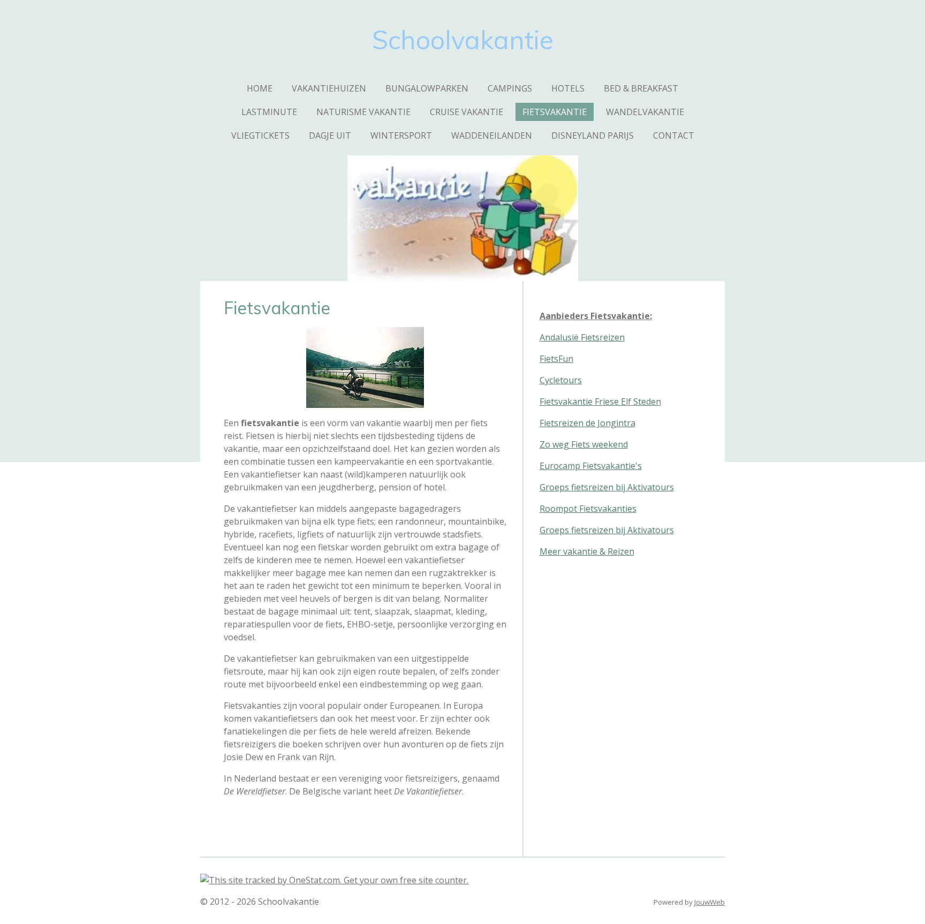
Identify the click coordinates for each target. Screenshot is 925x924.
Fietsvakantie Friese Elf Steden (600, 401)
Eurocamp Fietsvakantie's (591, 466)
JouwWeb (709, 902)
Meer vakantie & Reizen (587, 551)
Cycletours (561, 380)
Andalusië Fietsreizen (582, 337)
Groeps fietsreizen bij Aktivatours (607, 487)
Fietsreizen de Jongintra (587, 423)
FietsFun (556, 359)
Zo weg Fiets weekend (584, 444)
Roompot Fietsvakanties (588, 508)
